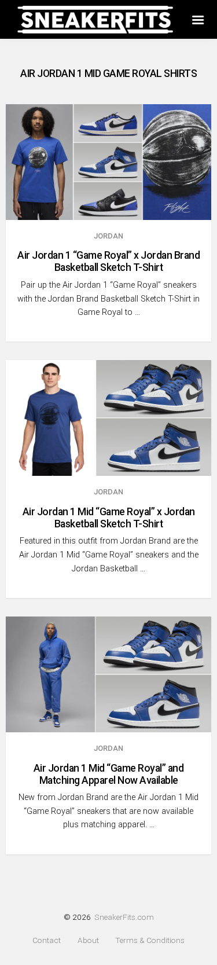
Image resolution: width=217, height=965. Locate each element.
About (88, 940)
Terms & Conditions (150, 940)
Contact (46, 940)
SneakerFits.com (124, 917)
